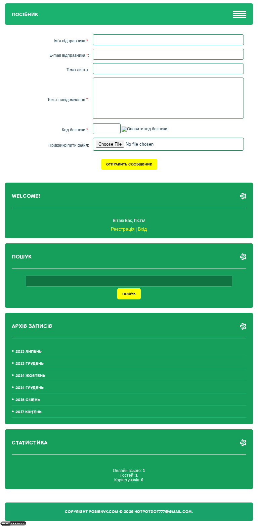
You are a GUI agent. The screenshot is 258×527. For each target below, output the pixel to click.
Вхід (142, 229)
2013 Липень (28, 351)
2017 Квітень (28, 412)
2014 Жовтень (30, 375)
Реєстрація (123, 229)
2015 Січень (27, 399)
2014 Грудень (29, 387)
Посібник (25, 14)
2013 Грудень (29, 363)
